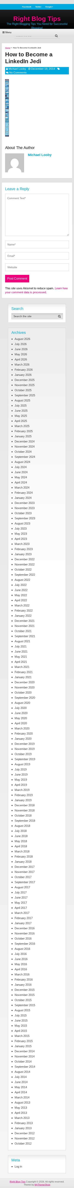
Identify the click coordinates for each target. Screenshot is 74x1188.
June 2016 (21, 959)
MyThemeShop (42, 1184)
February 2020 (24, 733)
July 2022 (21, 585)
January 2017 (23, 923)
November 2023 (25, 508)
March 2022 (22, 605)
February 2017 (24, 918)
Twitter (38, 7)
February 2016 (24, 979)
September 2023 (25, 518)
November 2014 (25, 1056)
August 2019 (22, 764)
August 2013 (22, 1102)
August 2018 (22, 825)
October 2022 (23, 569)
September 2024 (25, 456)
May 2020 (21, 718)
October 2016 (23, 938)
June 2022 (21, 590)
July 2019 (21, 769)
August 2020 (22, 702)
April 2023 (21, 538)
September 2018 (25, 820)
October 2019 (23, 754)
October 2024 (23, 451)
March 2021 (22, 666)
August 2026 (22, 339)
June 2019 (21, 774)
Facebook (26, 7)
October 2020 (23, 692)
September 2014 (25, 1066)
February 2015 (24, 1041)
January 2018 (23, 861)
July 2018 (21, 830)
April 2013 (21, 1112)
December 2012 (25, 1133)
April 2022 (21, 600)
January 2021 (23, 677)
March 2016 (22, 974)
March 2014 (22, 1097)
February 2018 (24, 856)
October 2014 (23, 1061)
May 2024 (21, 477)
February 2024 (24, 492)
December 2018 (25, 805)
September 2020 (25, 697)
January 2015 (23, 1046)
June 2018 (21, 836)
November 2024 (25, 446)
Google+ (49, 7)
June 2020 (21, 713)
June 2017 (21, 897)
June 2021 (21, 651)
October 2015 (23, 1000)
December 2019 (25, 743)
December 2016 (25, 928)
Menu (8, 32)
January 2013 (23, 1128)
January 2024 (23, 497)
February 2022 (24, 610)
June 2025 (21, 410)
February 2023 (24, 549)
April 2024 (21, 482)
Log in (18, 1166)
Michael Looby (17, 68)
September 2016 (25, 943)
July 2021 (21, 646)
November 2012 (25, 1138)
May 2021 (21, 656)
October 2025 (23, 390)
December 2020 (25, 682)
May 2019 (21, 779)
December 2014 (25, 1051)
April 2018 (21, 846)
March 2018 (22, 851)
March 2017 (22, 912)
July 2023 (21, 528)
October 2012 (23, 1143)
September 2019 (25, 759)
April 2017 (21, 907)
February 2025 (24, 431)
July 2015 (21, 1015)
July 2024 (21, 467)
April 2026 (21, 359)
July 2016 (21, 953)
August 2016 (22, 948)
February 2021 (24, 672)
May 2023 (21, 533)
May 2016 (21, 964)
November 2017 (25, 871)
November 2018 (25, 810)
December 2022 (25, 559)
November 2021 (25, 626)
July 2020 (21, 707)
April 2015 (21, 1030)
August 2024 (22, 462)
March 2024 (22, 487)
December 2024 (25, 441)
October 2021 (23, 631)
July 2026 (21, 344)
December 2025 (25, 380)
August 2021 (22, 641)
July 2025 (21, 405)
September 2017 (25, 882)
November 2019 (25, 748)
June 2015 (21, 1020)
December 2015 (25, 989)
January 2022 (23, 615)
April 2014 (21, 1092)
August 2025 (22, 400)
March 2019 (22, 789)
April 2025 (21, 421)
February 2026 (24, 369)
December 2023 (25, 503)
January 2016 (23, 984)
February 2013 (24, 1123)
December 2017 (25, 866)
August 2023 (22, 523)
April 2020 (21, 723)
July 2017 (21, 892)
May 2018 (21, 841)
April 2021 (21, 661)
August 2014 (22, 1071)
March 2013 (22, 1117)
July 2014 (21, 1076)
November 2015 (25, 994)
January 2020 (23, 738)
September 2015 (25, 1005)
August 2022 (22, 579)
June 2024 (21, 472)
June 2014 (21, 1082)
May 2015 (21, 1025)
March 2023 (22, 544)
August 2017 (22, 887)
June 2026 (21, 349)
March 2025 (22, 426)
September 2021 (25, 636)
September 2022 (25, 574)
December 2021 (25, 620)
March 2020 (22, 728)
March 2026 (22, 364)
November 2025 (25, 385)
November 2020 (25, 687)
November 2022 (25, 564)
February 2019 (24, 795)
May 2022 (21, 595)
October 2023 (23, 513)
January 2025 (23, 436)
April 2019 (21, 784)
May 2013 (21, 1107)
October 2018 (23, 815)
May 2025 (21, 415)
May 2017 (21, 902)
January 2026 (23, 374)
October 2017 (23, 877)
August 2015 (22, 1010)
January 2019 (23, 800)
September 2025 (25, 395)
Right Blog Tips (37, 18)
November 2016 (25, 933)
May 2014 (21, 1087)
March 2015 (22, 1035)
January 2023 (23, 554)
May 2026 (21, 354)
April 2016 (21, 969)
